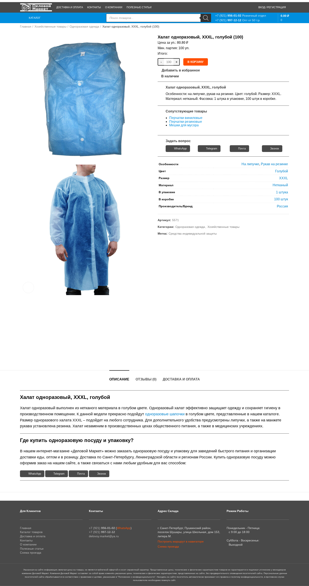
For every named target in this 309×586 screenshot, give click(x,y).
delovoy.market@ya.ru (104, 536)
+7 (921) (228, 15)
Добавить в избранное (181, 70)
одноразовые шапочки (165, 414)
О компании (28, 544)
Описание (119, 379)
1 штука (282, 192)
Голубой (281, 171)
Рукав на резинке (274, 164)
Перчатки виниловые (185, 118)
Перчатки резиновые (185, 121)
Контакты (26, 540)
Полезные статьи (32, 548)
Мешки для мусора (184, 125)
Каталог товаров (31, 532)
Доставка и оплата (181, 379)
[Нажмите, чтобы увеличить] (28, 287)
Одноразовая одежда (84, 26)
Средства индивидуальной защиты (193, 233)
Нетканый (280, 185)
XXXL (283, 178)
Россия (282, 206)
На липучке (250, 164)
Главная (25, 26)
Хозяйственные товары (50, 26)
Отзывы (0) (146, 379)
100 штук (281, 199)
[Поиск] (206, 18)
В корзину (196, 61)
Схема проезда (30, 552)
